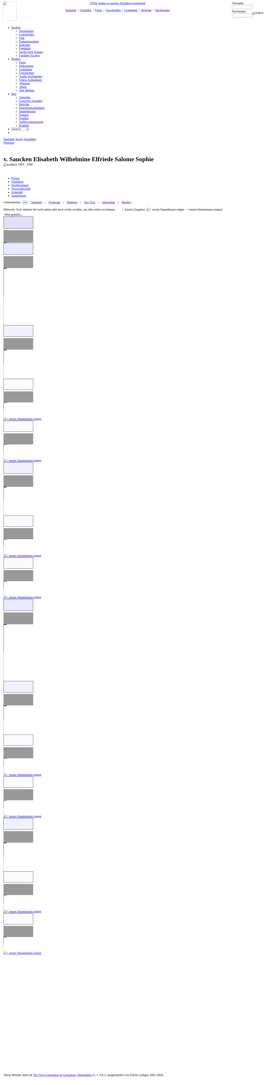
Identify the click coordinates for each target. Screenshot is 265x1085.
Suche (19, 139)
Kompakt (54, 202)
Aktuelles (85, 10)
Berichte (146, 10)
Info (13, 94)
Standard (36, 202)
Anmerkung (18, 195)
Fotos (98, 10)
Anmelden (29, 139)
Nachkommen (20, 185)
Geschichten (113, 10)
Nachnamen (162, 10)
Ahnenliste (108, 202)
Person (15, 178)
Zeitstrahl (17, 192)
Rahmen (72, 202)
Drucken (8, 142)
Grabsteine (131, 10)
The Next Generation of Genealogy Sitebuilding (62, 1075)
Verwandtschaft (20, 188)
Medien (16, 59)
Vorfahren (17, 181)
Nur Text (89, 202)
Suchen (15, 27)
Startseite (70, 10)
